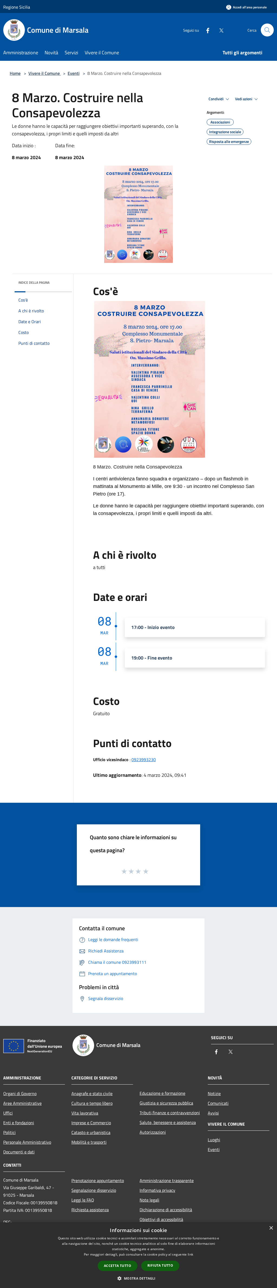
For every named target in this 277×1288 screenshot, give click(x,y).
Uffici (8, 1113)
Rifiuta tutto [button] (160, 1265)
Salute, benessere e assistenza (168, 1122)
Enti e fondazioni (18, 1122)
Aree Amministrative (22, 1103)
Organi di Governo (20, 1093)
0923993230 (143, 759)
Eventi (74, 73)
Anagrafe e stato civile (92, 1093)
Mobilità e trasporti (89, 1142)
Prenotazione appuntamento (97, 1180)
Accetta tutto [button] (117, 1265)
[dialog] (138, 1255)
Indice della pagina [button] (34, 282)
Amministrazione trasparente (167, 1180)
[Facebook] (205, 30)
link (190, 1254)
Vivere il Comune (44, 73)
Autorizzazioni (153, 1132)
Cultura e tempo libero (92, 1103)
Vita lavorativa (84, 1113)
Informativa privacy (157, 1190)
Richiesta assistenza (90, 1209)
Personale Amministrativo (27, 1142)
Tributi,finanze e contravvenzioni (170, 1112)
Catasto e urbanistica (90, 1132)
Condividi (216, 99)
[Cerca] (267, 30)
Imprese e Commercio (91, 1122)
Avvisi (213, 1113)
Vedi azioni (244, 99)
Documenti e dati (19, 1152)
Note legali (149, 1200)
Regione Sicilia (16, 7)
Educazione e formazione (162, 1093)
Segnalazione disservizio (93, 1190)
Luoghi (214, 1139)
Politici (9, 1132)
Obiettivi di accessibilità (161, 1219)
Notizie (214, 1093)
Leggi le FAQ (82, 1200)
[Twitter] (219, 30)
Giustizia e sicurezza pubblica (166, 1103)
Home (15, 73)
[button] (138, 1278)
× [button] (271, 1228)
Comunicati (218, 1103)
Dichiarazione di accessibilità (166, 1209)
